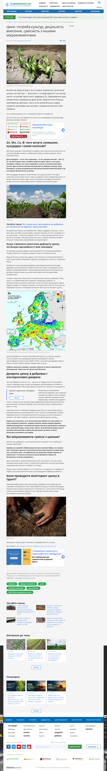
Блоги (15, 22)
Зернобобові (43, 729)
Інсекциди (11, 736)
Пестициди (12, 11)
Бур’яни (62, 11)
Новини (42, 3)
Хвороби (78, 11)
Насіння (28, 11)
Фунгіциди (11, 732)
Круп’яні (41, 736)
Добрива (45, 11)
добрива (12, 584)
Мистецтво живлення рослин (20, 592)
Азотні (72, 726)
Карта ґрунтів (67, 6)
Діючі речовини (68, 3)
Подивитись (55, 6)
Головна (9, 22)
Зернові (41, 726)
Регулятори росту (29, 726)
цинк (42, 584)
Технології (43, 6)
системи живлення (16, 588)
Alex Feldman (33, 588)
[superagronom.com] (18, 4)
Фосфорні (73, 729)
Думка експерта (25, 41)
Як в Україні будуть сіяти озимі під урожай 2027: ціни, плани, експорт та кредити (48, 17)
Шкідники (95, 11)
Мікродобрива (90, 726)
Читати (16, 398)
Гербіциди (11, 729)
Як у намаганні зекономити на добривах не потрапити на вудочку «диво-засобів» (34, 225)
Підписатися (74, 747)
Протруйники (28, 729)
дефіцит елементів (27, 584)
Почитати (54, 3)
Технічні (57, 726)
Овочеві (57, 729)
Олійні (41, 732)
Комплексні (74, 736)
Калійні (72, 732)
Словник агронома (86, 3)
